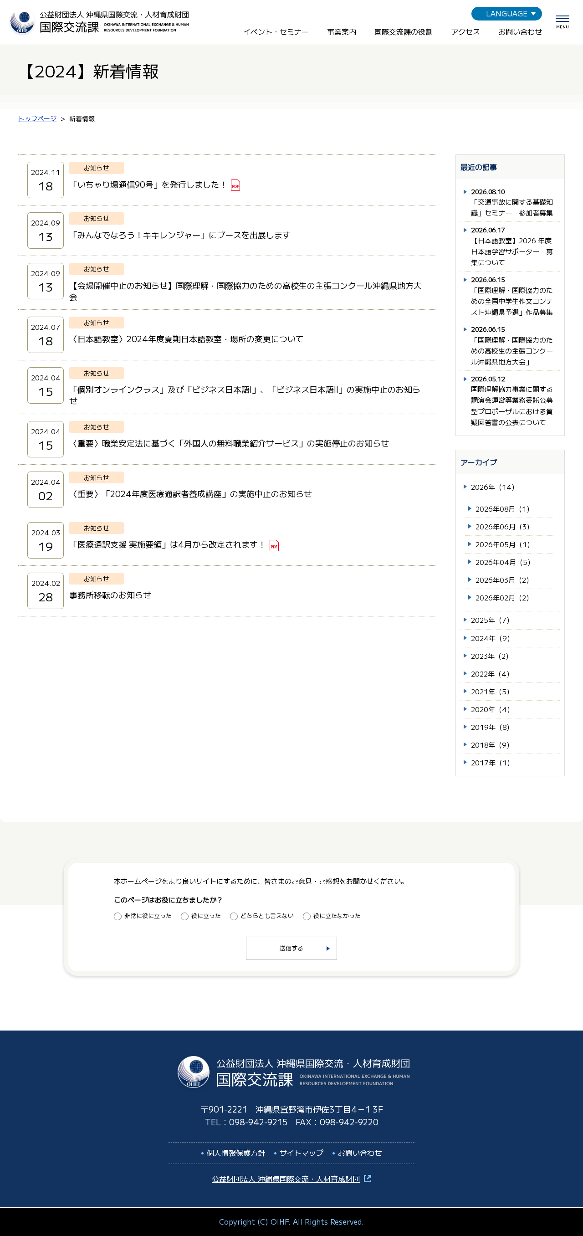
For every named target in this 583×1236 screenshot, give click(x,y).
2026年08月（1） (504, 508)
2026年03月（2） (504, 580)
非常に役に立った (148, 915)
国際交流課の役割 (403, 31)
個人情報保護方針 (236, 1152)
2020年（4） (492, 709)
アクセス (465, 31)
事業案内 (341, 31)
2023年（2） (491, 656)
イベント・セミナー (276, 31)
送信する (291, 948)
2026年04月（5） (505, 562)
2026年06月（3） (504, 526)
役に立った (206, 915)
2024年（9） (492, 638)
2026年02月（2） (504, 597)
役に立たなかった (337, 915)
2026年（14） (494, 487)
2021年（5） (492, 691)
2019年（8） (492, 727)
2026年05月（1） (505, 544)
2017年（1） (492, 762)
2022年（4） (492, 673)
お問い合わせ (520, 31)
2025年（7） (492, 620)
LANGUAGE (506, 13)
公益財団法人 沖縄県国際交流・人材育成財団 (286, 1178)
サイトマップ (301, 1152)
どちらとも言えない (267, 915)
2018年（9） (492, 744)
